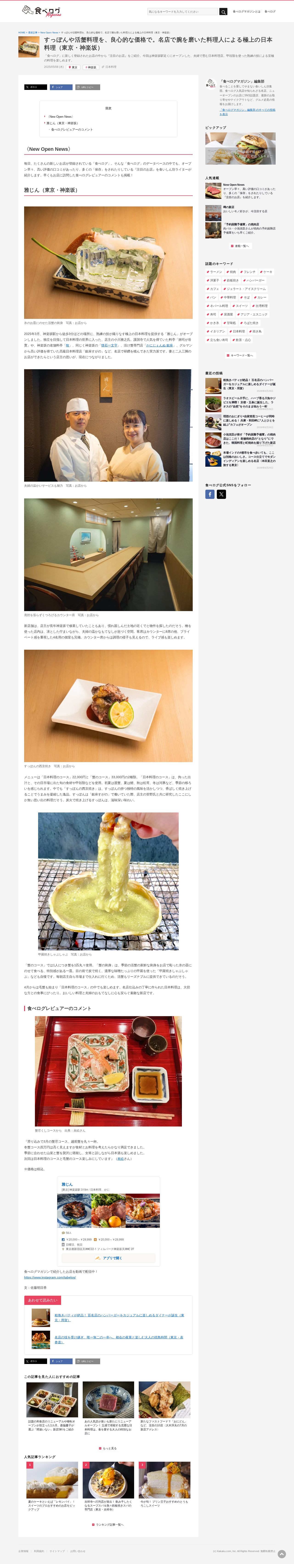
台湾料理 (262, 306)
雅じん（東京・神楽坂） (63, 123)
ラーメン (216, 272)
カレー (261, 297)
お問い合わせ (77, 1551)
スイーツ (242, 306)
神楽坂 (92, 67)
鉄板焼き (233, 280)
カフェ (214, 289)
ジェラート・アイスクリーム (246, 289)
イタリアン (217, 331)
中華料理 (230, 297)
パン (213, 297)
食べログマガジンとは (246, 11)
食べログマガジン (42, 11)
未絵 (76, 1130)
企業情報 (23, 1551)
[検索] (223, 11)
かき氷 (214, 323)
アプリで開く (92, 1258)
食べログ (270, 11)
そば (247, 297)
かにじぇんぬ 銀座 (159, 345)
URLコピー (87, 87)
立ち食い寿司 (219, 340)
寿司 (213, 314)
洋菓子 (214, 280)
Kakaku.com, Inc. (227, 1551)
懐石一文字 (109, 345)
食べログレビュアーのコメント (72, 129)
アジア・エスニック (254, 314)
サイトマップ (57, 1551)
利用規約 (39, 1551)
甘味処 (231, 323)
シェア (59, 87)
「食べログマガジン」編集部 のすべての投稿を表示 (247, 112)
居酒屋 (228, 314)
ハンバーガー (256, 280)
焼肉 (233, 272)
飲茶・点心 (243, 340)
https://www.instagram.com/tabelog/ (50, 1277)
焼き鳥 (257, 331)
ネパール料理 (219, 306)
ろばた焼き (251, 323)
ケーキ (267, 272)
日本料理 (110, 67)
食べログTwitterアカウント (221, 494)
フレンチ (250, 272)
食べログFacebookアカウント (210, 494)
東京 (74, 67)
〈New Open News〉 (61, 116)
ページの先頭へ (282, 1554)
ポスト (33, 87)
